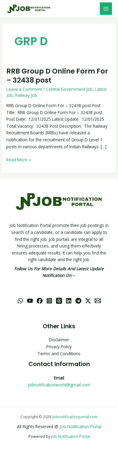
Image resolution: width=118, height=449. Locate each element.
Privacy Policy (59, 346)
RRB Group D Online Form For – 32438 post (57, 75)
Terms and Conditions (59, 353)
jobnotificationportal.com (74, 416)
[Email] (98, 301)
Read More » (18, 159)
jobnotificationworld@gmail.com (59, 385)
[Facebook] (40, 301)
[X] (88, 301)
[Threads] (59, 301)
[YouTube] (30, 301)
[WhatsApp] (20, 301)
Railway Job (26, 95)
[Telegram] (78, 301)
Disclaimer (59, 339)
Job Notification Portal (80, 426)
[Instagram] (49, 301)
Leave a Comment (24, 89)
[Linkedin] (69, 301)
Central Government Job (69, 89)
